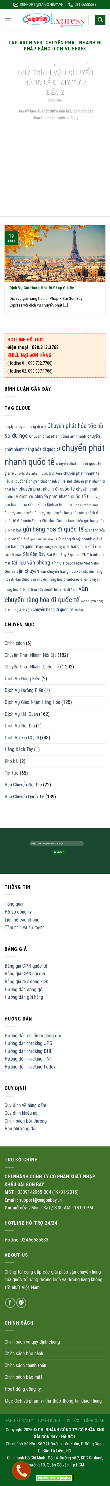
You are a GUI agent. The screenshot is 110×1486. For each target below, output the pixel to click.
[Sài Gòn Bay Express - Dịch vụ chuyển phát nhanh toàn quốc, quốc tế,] (53, 20)
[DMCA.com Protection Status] (55, 1477)
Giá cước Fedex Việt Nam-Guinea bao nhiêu (50, 521)
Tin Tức (71, 1420)
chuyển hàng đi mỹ (30, 426)
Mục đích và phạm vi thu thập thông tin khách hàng (53, 1401)
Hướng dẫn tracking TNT (28, 1059)
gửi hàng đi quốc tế (21, 546)
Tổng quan (14, 904)
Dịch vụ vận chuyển (19, 513)
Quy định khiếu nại (21, 1113)
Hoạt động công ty (23, 1389)
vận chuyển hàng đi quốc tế (49, 609)
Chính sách (15, 643)
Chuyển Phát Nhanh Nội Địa (31, 655)
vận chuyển (27, 571)
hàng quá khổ (82, 546)
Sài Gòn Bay (34, 554)
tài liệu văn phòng (30, 563)
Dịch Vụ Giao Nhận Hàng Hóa (32, 702)
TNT (85, 554)
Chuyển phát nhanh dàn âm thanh (57, 436)
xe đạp (79, 610)
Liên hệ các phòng (22, 920)
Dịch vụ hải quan (59, 505)
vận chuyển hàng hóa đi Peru (57, 590)
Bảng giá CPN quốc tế (26, 966)
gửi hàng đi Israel (43, 539)
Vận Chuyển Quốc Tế (24, 797)
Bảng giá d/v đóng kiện (26, 981)
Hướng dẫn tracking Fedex (30, 1067)
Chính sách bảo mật (23, 1377)
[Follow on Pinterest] (21, 1303)
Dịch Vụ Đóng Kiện (22, 679)
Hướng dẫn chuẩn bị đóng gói (33, 1036)
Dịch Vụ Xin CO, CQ (23, 738)
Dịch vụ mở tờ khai (85, 505)
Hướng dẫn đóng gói (24, 989)
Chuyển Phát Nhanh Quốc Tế (32, 667)
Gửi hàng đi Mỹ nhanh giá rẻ (79, 539)
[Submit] (100, 20)
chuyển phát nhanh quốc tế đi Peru (38, 474)
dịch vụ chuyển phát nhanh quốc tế (52, 496)
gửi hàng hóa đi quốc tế (53, 529)
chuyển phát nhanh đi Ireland (50, 481)
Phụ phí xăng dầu (21, 1128)
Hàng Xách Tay (19, 749)
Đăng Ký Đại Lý (19, 1420)
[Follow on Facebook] (10, 1303)
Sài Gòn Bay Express (63, 554)
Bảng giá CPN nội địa (25, 974)
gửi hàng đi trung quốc (54, 547)
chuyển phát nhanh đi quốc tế (47, 489)
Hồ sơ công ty (18, 912)
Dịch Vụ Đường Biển (24, 690)
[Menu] (8, 20)
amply (9, 427)
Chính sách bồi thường (26, 1121)
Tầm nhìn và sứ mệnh (25, 927)
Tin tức (12, 773)
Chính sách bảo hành (24, 1353)
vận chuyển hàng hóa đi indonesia (56, 579)
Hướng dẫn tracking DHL (28, 1051)
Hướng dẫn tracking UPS (28, 1043)
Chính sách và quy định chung (32, 1342)
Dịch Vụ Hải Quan (21, 714)
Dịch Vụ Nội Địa (20, 726)
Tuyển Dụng (48, 1420)
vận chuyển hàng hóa (58, 571)
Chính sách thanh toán (25, 1365)
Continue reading (55, 129)
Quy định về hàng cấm (25, 1105)
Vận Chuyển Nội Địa (23, 785)
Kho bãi (12, 761)
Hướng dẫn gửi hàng (24, 997)
